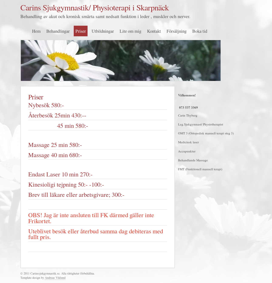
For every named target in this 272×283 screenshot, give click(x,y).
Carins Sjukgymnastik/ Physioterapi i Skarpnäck (94, 7)
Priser (80, 31)
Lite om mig (130, 31)
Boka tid (199, 31)
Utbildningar (103, 31)
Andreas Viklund (55, 278)
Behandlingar (58, 31)
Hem (36, 31)
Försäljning (177, 31)
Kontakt (154, 31)
